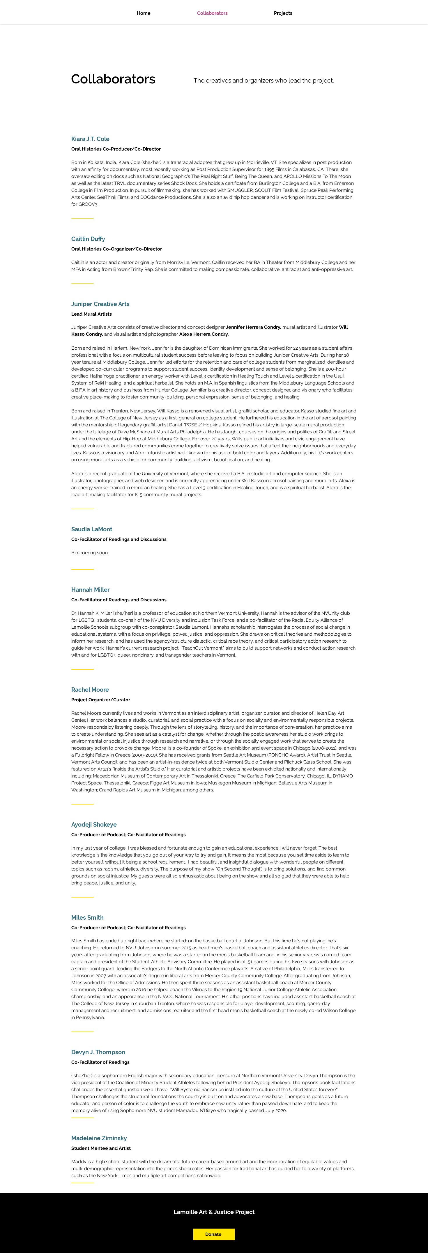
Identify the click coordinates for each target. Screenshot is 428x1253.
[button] (302, 13)
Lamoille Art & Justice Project (214, 1212)
